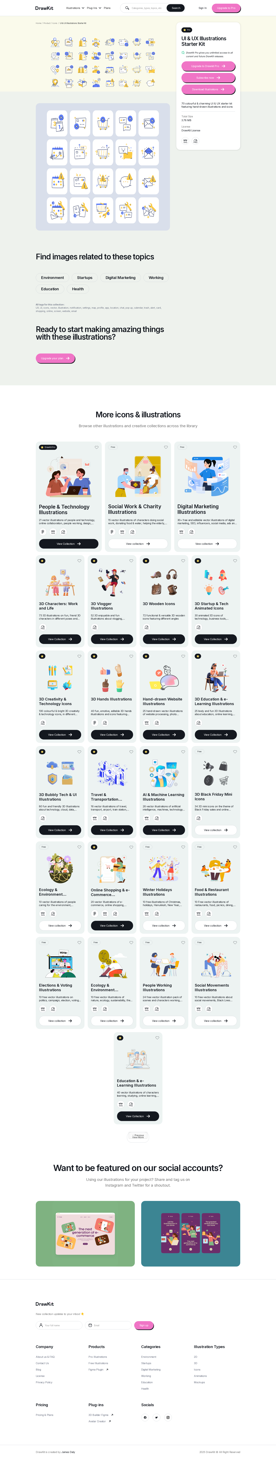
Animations (200, 1376)
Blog (38, 1369)
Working (146, 1376)
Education (147, 1382)
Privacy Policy (44, 1382)
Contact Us (42, 1363)
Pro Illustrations (97, 1357)
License (40, 1376)
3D (195, 1363)
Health (145, 1388)
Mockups (199, 1382)
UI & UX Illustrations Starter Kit (73, 23)
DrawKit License (190, 130)
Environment (148, 1356)
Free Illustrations (98, 1363)
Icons (54, 23)
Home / (39, 23)
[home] (44, 8)
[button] (76, 8)
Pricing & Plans (44, 1415)
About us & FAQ (45, 1357)
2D (195, 1356)
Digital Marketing (151, 1369)
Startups (146, 1363)
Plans (107, 8)
